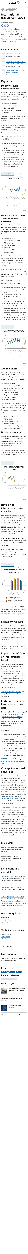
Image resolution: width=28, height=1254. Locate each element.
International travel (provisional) (12, 716)
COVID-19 (4, 972)
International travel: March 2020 (11, 799)
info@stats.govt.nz (7, 939)
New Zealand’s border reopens (11, 691)
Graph (8, 174)
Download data (19, 609)
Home (2, 8)
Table (20, 174)
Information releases (11, 8)
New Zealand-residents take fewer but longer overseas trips (17, 990)
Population (11, 972)
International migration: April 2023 (11, 998)
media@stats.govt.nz (7, 920)
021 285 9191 (5, 922)
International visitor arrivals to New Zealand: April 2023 (16, 62)
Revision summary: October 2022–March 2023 (15, 71)
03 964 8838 (5, 936)
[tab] (7, 174)
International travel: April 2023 (16, 54)
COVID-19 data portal (8, 759)
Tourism (19, 972)
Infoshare (7, 847)
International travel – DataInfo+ (11, 876)
